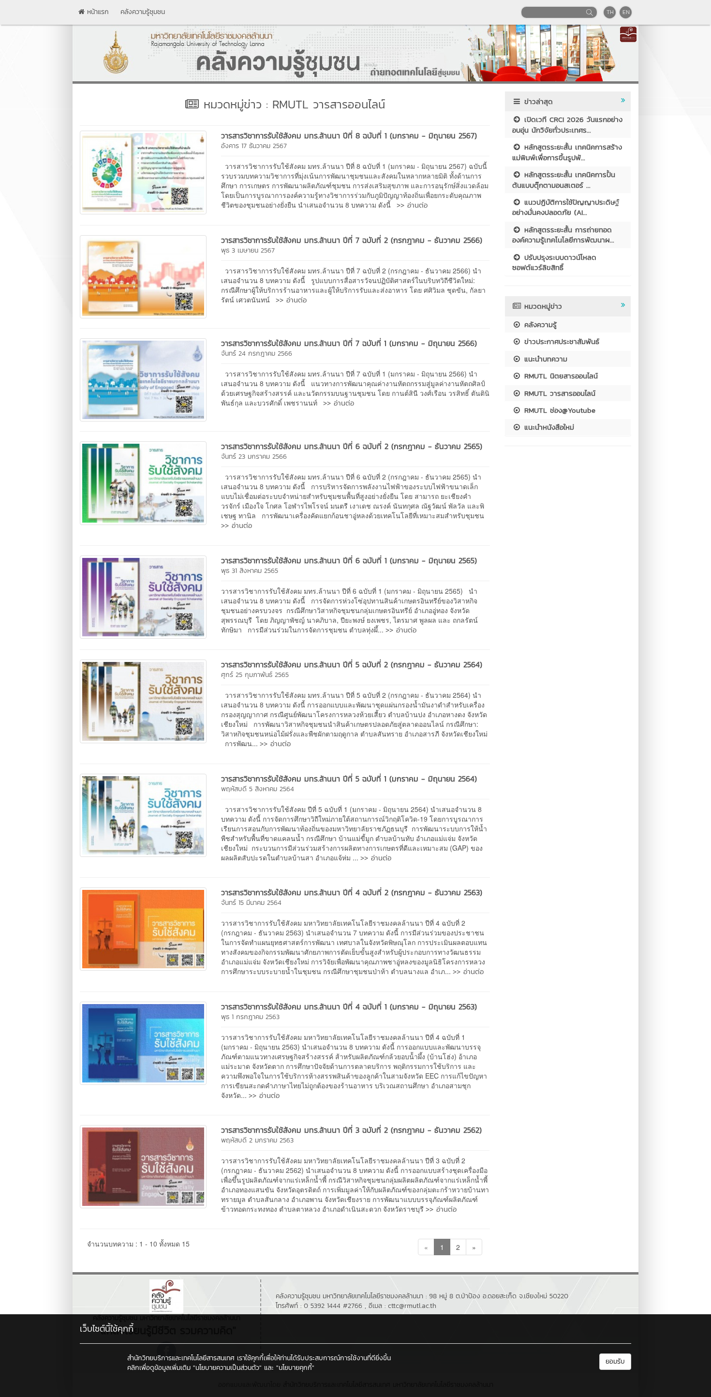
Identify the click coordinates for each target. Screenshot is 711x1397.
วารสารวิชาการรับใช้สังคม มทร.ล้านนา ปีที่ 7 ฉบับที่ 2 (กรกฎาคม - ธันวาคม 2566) (351, 240)
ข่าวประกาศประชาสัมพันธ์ (560, 341)
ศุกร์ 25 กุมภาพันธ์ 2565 (255, 675)
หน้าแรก (97, 12)
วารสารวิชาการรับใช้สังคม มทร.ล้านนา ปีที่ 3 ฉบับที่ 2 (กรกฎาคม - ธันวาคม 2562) (351, 1130)
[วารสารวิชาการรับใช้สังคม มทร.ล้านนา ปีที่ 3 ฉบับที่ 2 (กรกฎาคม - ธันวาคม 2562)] (143, 1166)
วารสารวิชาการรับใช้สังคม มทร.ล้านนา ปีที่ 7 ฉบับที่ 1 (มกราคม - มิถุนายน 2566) (349, 343)
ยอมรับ (615, 1361)
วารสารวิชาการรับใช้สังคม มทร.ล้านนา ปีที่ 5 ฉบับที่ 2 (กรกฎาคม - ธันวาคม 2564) (351, 664)
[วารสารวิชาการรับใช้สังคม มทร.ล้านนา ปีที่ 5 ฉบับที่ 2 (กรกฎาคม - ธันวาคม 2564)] (143, 700)
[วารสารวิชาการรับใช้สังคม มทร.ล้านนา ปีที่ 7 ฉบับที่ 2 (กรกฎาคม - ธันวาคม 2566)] (143, 276)
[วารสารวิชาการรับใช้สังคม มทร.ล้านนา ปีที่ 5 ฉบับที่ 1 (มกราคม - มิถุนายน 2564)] (143, 814)
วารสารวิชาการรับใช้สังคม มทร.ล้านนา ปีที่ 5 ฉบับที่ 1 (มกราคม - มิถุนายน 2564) (349, 778)
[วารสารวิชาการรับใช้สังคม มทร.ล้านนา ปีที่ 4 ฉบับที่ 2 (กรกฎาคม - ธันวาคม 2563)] (143, 928)
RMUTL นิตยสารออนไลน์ (559, 375)
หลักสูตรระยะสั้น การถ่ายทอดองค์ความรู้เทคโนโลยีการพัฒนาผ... (563, 234)
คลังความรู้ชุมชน (142, 12)
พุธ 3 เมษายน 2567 (248, 250)
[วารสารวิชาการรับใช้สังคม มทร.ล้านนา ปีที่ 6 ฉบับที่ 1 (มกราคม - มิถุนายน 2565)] (143, 596)
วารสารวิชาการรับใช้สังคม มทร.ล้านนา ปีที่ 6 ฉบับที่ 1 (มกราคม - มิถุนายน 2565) (349, 560)
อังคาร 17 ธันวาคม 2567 (254, 146)
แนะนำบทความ (544, 358)
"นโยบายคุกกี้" (295, 1368)
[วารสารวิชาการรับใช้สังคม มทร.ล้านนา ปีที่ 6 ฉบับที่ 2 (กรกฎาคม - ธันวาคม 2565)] (143, 482)
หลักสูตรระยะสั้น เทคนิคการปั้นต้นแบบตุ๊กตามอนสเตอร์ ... (563, 179)
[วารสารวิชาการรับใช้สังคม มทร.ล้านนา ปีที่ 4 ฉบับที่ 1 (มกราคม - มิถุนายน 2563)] (143, 1042)
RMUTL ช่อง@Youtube (558, 410)
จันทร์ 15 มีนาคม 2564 (251, 903)
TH (610, 12)
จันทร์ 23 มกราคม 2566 (254, 456)
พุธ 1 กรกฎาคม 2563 (250, 1017)
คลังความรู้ (539, 324)
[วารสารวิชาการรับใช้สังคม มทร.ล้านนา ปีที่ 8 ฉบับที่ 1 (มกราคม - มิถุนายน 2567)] (143, 171)
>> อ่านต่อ (412, 204)
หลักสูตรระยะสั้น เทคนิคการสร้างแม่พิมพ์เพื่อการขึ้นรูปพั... (567, 152)
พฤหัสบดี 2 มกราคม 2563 (257, 1140)
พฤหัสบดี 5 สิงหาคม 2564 (257, 789)
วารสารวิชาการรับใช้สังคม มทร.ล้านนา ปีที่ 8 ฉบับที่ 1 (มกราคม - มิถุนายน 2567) (349, 135)
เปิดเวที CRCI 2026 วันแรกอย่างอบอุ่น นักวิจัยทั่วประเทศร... (567, 124)
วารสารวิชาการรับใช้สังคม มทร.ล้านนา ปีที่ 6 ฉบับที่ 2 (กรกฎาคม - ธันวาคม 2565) (351, 446)
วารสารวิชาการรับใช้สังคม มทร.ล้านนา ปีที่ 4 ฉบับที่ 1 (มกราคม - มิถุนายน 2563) (349, 1006)
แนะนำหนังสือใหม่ (547, 427)
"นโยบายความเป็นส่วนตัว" (227, 1368)
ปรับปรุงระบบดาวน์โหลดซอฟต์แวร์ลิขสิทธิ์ (554, 262)
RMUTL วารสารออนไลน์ (558, 393)
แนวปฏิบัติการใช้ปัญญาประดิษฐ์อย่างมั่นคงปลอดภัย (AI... (565, 207)
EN (626, 12)
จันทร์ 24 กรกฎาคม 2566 (256, 353)
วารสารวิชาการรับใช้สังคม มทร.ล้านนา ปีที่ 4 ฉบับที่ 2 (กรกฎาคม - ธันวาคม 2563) (351, 892)
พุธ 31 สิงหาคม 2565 (249, 571)
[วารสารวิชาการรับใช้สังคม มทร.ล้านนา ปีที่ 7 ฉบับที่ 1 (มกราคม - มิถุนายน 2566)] (143, 379)
